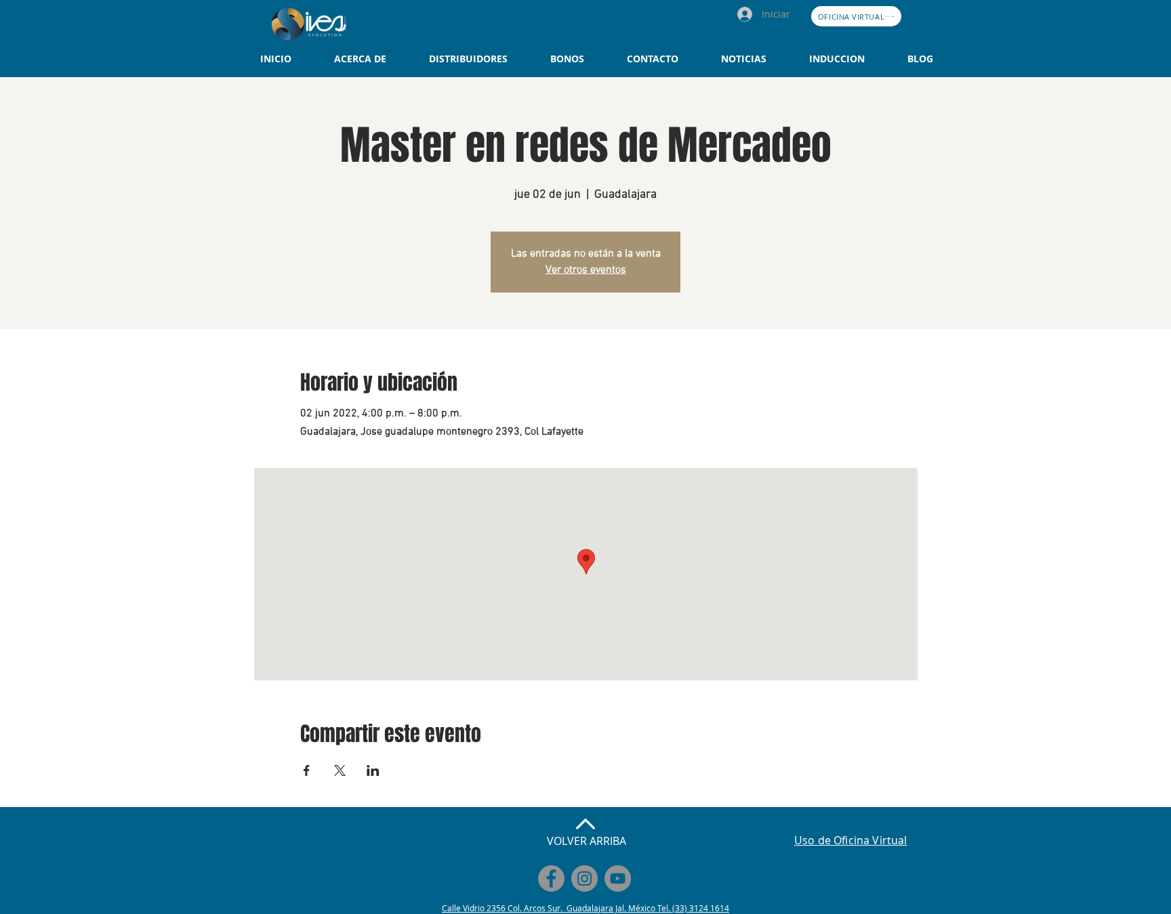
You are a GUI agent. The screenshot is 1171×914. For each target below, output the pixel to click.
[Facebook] (551, 878)
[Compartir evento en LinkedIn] (373, 770)
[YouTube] (617, 878)
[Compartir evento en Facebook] (306, 770)
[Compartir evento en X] (339, 770)
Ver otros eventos (586, 270)
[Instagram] (584, 878)
